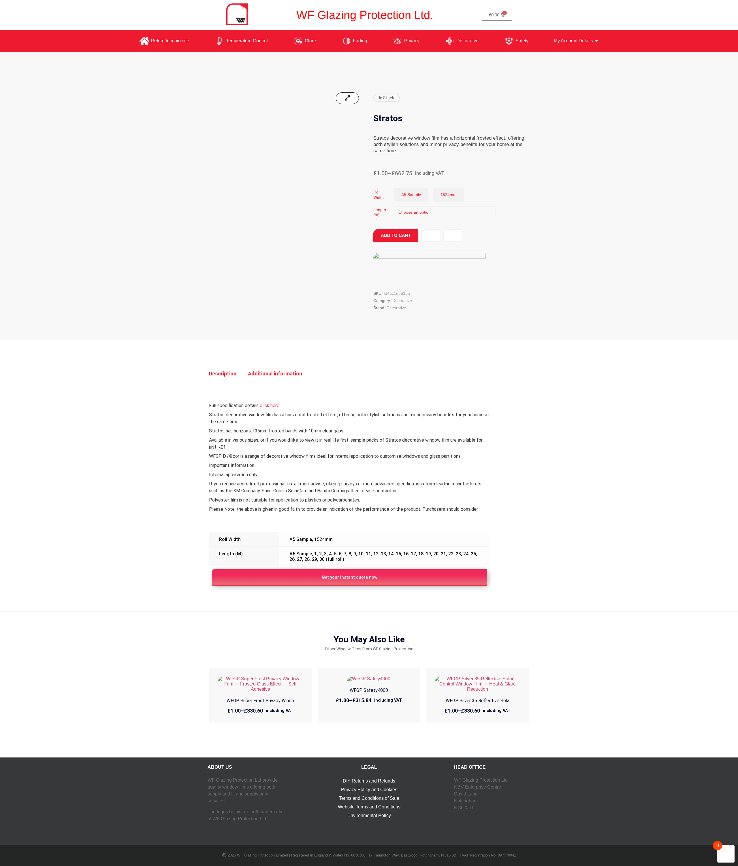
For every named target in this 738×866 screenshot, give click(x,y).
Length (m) (379, 212)
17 (413, 554)
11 (368, 554)
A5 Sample (300, 539)
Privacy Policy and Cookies (369, 789)
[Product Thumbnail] (347, 98)
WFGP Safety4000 (369, 690)
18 (420, 554)
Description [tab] (222, 374)
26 (292, 559)
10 (361, 554)
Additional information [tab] (275, 374)
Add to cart (396, 235)
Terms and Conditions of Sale (369, 798)
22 (450, 554)
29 (314, 559)
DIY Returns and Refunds (369, 780)
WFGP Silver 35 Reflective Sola (477, 700)
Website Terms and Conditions (369, 806)
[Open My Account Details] (596, 40)
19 (428, 554)
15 (398, 554)
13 (383, 554)
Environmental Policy (369, 815)
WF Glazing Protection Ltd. (364, 15)
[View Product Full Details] (260, 689)
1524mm (323, 539)
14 (391, 554)
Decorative (402, 300)
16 (405, 554)
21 (443, 554)
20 (435, 554)
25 (473, 554)
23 (458, 554)
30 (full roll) (331, 559)
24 (465, 554)
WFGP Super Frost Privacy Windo (260, 700)
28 (307, 559)
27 (299, 559)
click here (269, 405)
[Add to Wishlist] (430, 235)
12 (376, 554)
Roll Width (378, 195)
